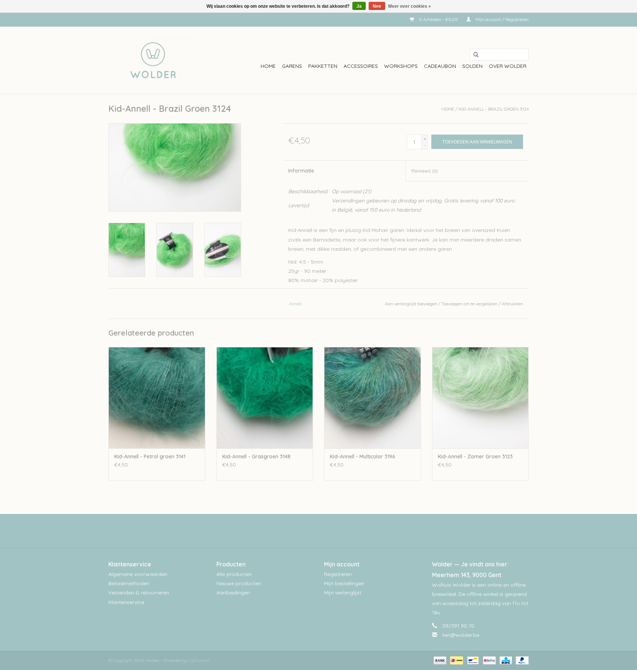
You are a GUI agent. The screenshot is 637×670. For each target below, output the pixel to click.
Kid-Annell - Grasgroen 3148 (256, 456)
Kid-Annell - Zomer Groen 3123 (475, 456)
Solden (472, 66)
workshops (401, 66)
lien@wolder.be (460, 635)
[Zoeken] (473, 55)
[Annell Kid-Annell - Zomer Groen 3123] (480, 397)
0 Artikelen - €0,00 (438, 19)
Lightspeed (199, 660)
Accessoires (361, 66)
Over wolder (507, 66)
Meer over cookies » (409, 6)
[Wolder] (153, 60)
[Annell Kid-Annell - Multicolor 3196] (372, 397)
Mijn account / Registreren (501, 19)
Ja (359, 6)
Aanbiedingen (233, 592)
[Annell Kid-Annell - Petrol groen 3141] (156, 397)
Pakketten (322, 66)
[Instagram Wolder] (325, 531)
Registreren (338, 574)
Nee (377, 6)
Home (268, 66)
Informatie (301, 170)
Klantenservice (126, 602)
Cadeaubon (440, 66)
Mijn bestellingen (344, 583)
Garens (292, 66)
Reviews (424, 170)
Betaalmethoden (128, 583)
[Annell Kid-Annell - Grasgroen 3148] (264, 397)
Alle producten (234, 574)
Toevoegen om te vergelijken (470, 303)
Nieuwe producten (238, 583)
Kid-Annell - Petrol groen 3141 (149, 456)
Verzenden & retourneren (138, 592)
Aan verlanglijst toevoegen (411, 303)
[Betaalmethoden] (439, 660)
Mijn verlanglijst (342, 592)
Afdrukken (512, 303)
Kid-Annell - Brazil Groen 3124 (494, 109)
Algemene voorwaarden (137, 574)
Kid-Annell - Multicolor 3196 (362, 456)
